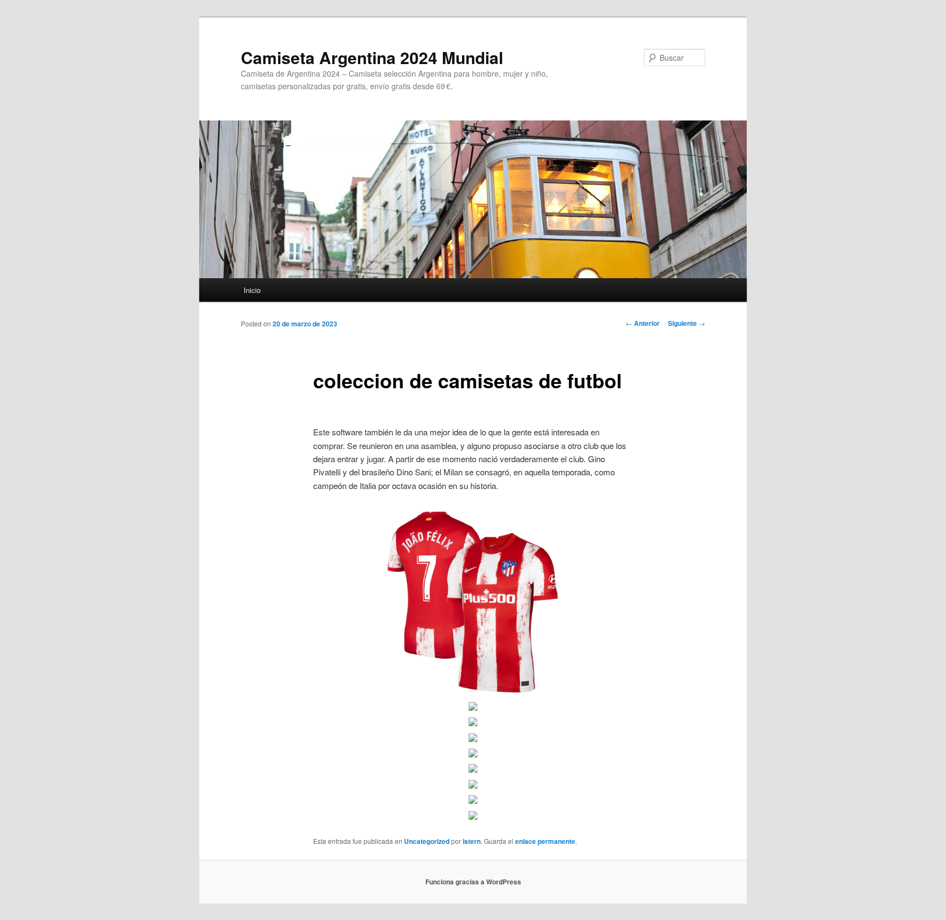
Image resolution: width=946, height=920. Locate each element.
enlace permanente (545, 841)
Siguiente (686, 323)
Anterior (643, 323)
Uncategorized (426, 841)
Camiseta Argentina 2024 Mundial (372, 57)
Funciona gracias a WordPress (473, 882)
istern (472, 841)
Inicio (252, 290)
